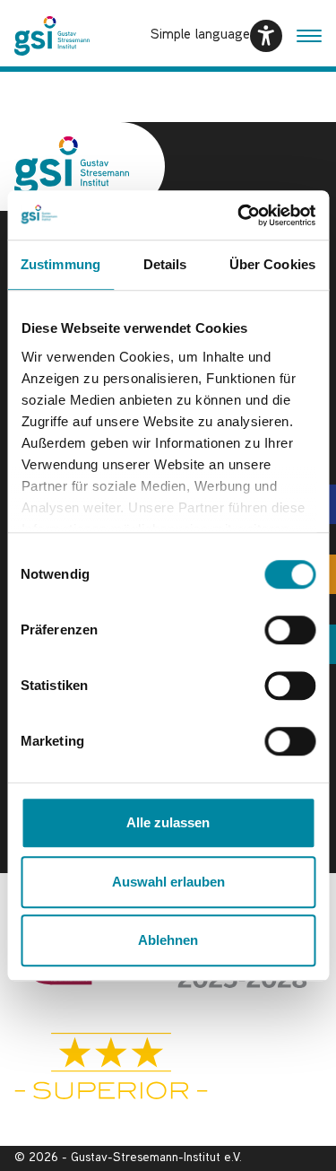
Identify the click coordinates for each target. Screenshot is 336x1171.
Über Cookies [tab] (272, 264)
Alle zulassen (168, 822)
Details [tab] (165, 264)
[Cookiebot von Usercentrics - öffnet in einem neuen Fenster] (239, 215)
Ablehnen (168, 940)
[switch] (289, 630)
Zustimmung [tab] (60, 264)
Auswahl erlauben (168, 881)
